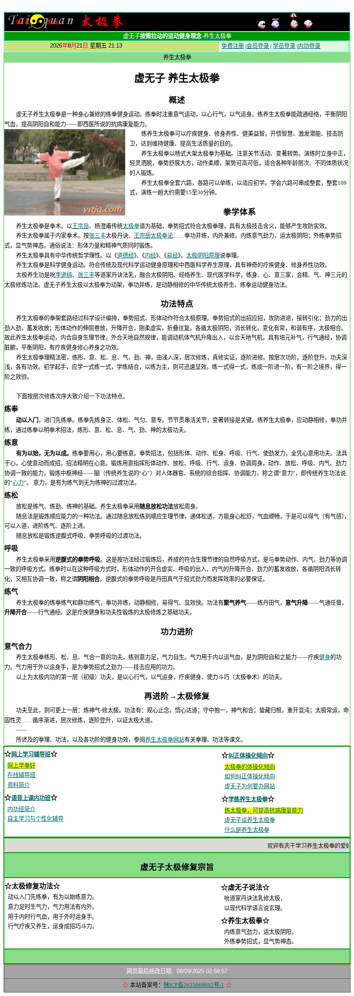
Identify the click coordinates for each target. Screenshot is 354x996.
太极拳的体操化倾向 (249, 767)
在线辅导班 (21, 775)
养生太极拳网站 (164, 739)
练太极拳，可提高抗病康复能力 (263, 810)
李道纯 (63, 275)
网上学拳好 (21, 765)
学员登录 (284, 46)
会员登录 (258, 46)
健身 (324, 657)
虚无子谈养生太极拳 (249, 820)
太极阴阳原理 (203, 255)
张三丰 (97, 235)
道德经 (125, 255)
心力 (18, 482)
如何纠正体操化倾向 (249, 776)
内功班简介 (21, 809)
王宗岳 (80, 226)
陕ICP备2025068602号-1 (194, 985)
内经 (150, 255)
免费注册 (232, 46)
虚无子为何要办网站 (249, 786)
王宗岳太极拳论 (153, 235)
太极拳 (131, 226)
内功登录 (309, 46)
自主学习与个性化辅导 (35, 818)
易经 (172, 255)
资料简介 (18, 785)
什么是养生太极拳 (246, 830)
